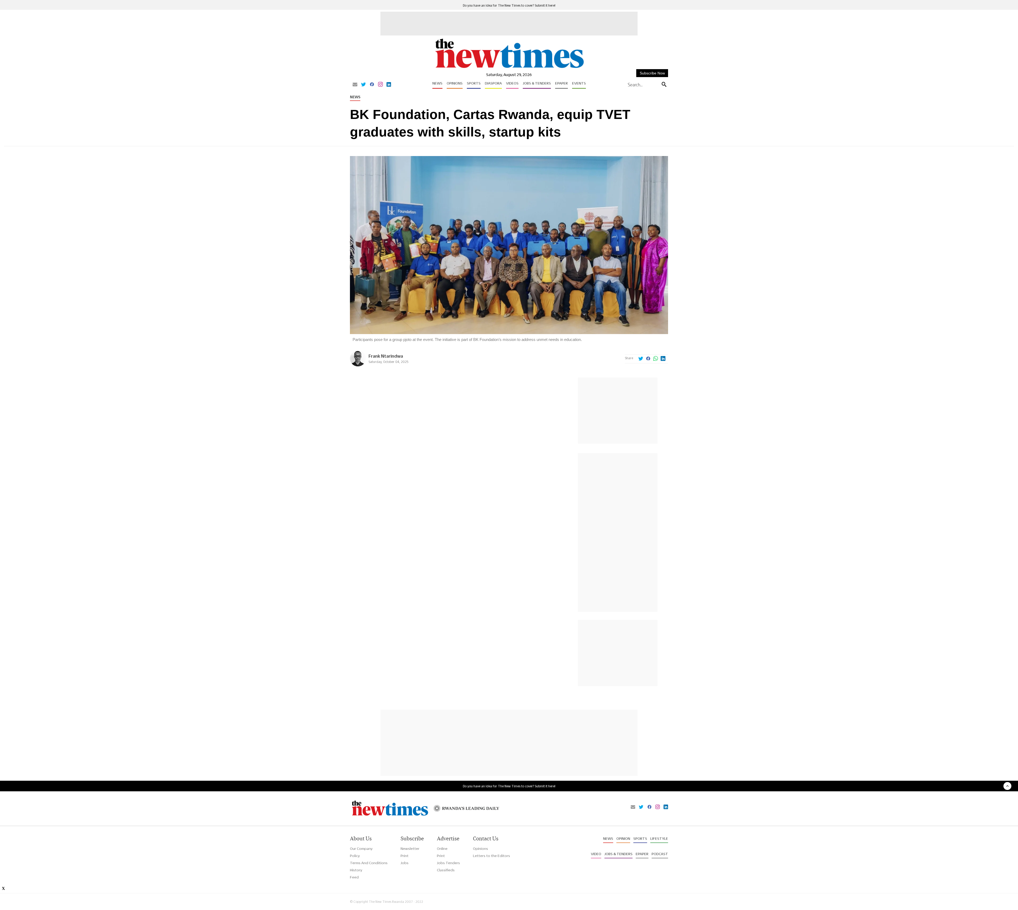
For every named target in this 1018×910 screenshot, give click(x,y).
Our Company (361, 848)
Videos (512, 83)
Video (596, 854)
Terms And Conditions (369, 863)
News (437, 83)
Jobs (405, 863)
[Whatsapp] (655, 359)
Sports (474, 83)
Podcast (660, 854)
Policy (355, 856)
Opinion (623, 838)
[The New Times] (509, 68)
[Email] (355, 84)
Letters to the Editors (491, 856)
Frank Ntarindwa (385, 355)
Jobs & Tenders (537, 83)
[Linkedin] (389, 84)
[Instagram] (380, 84)
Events (579, 83)
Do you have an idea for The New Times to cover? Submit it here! (509, 5)
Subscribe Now (652, 73)
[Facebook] (372, 84)
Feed (354, 877)
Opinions (455, 83)
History (356, 870)
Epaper (561, 83)
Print (405, 856)
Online (442, 848)
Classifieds (446, 870)
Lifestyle (659, 838)
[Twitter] (363, 84)
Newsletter (410, 848)
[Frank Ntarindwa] (358, 365)
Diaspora (493, 83)
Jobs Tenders (448, 863)
